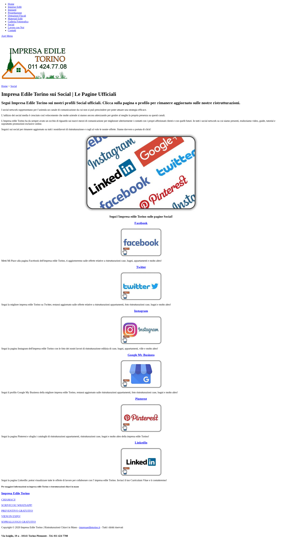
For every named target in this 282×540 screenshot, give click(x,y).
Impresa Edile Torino (15, 493)
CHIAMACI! (8, 499)
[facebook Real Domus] (141, 242)
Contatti (12, 30)
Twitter (141, 267)
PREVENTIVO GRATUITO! (17, 510)
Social (11, 24)
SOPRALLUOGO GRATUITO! (18, 521)
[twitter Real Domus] (141, 286)
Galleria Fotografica (18, 21)
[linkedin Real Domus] (141, 462)
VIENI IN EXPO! (10, 516)
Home (11, 4)
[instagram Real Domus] (141, 330)
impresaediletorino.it (89, 527)
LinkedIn (141, 442)
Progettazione (15, 12)
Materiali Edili (15, 18)
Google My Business (141, 355)
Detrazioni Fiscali (17, 15)
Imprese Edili (15, 7)
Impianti (12, 9)
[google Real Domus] (141, 374)
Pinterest (141, 398)
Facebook (141, 223)
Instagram (141, 311)
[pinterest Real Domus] (141, 418)
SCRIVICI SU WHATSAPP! (16, 505)
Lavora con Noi (16, 27)
